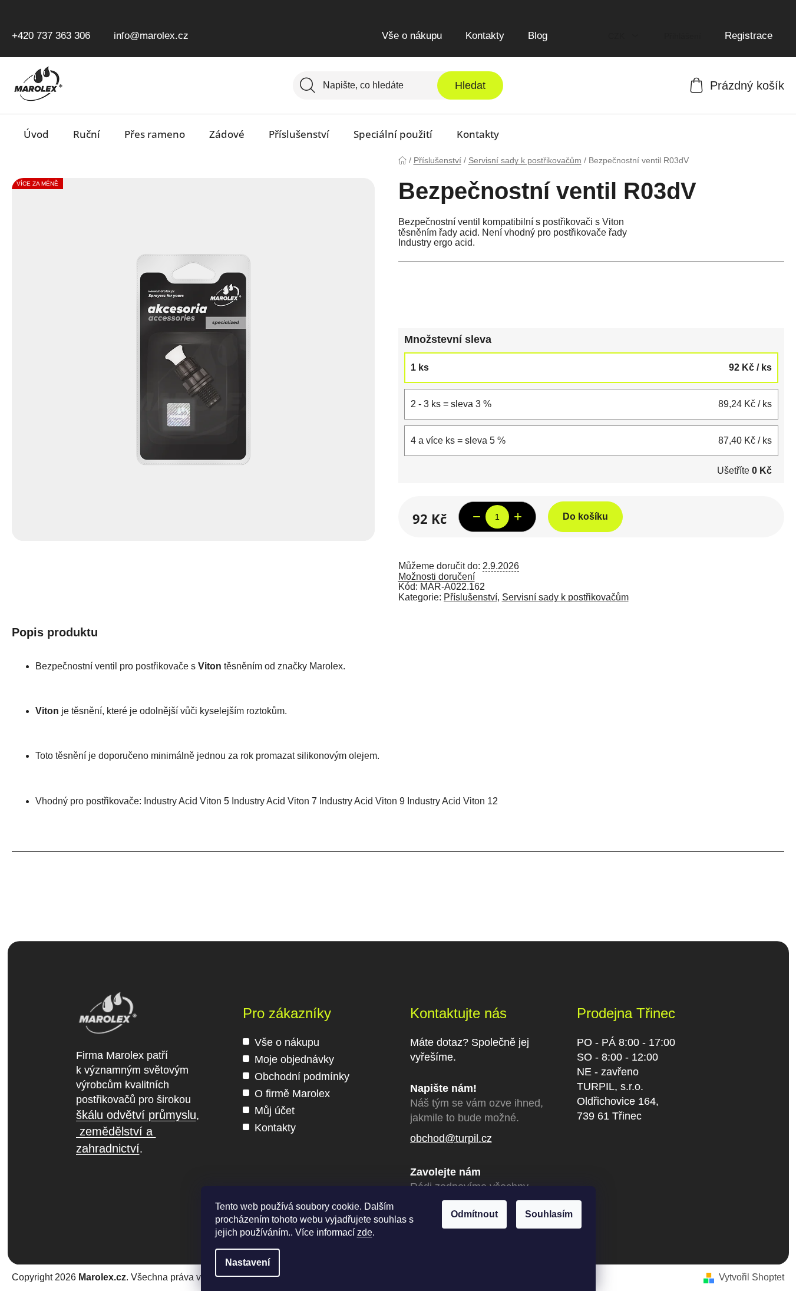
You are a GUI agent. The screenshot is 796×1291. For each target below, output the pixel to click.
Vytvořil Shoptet (751, 1277)
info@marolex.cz (151, 35)
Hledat (470, 85)
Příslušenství (470, 597)
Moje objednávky (294, 1059)
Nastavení (247, 1262)
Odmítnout (474, 1214)
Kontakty (484, 35)
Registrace (748, 35)
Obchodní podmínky (302, 1076)
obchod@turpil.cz (451, 1138)
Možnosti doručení (436, 577)
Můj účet (275, 1111)
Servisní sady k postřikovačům (565, 597)
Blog (537, 35)
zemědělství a (116, 1131)
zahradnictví (108, 1148)
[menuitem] (36, 134)
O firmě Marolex (292, 1094)
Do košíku (585, 516)
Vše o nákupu (412, 35)
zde (364, 1232)
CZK (617, 36)
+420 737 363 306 (51, 35)
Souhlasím (549, 1214)
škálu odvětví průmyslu (136, 1114)
